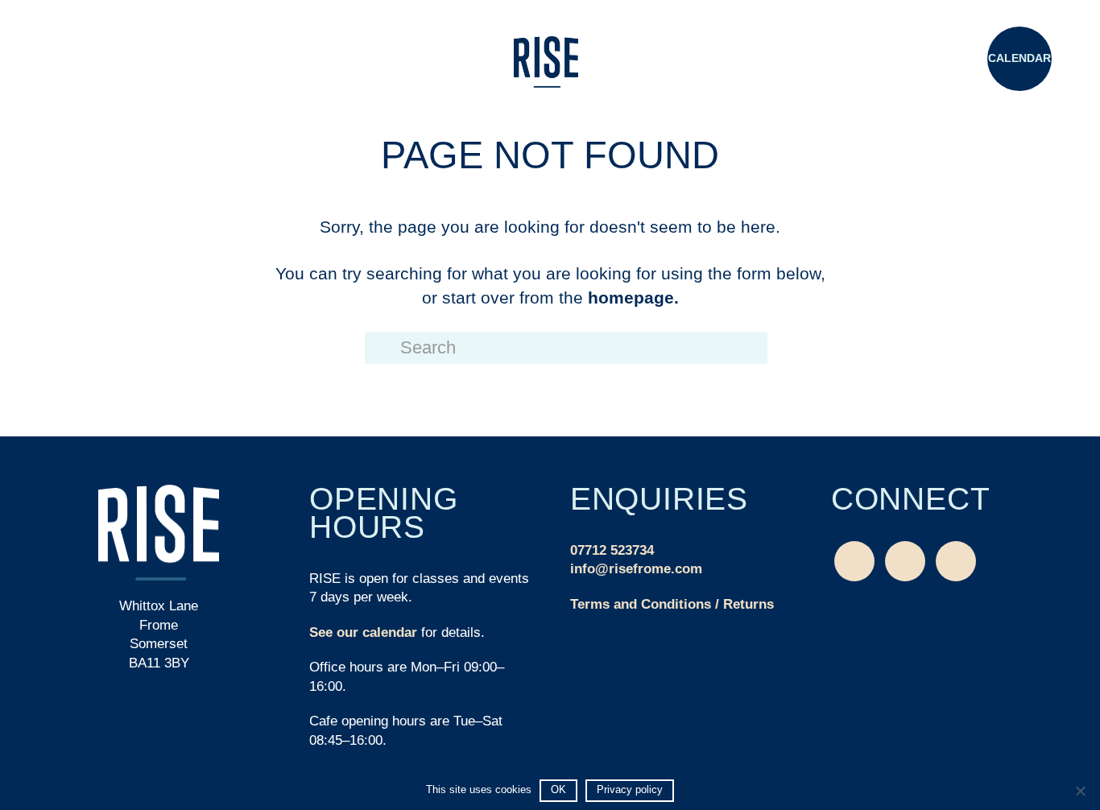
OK (558, 789)
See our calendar (363, 632)
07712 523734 (612, 550)
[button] (80, 60)
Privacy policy (630, 789)
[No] (1080, 791)
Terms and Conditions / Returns (672, 604)
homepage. (633, 297)
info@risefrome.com (636, 569)
